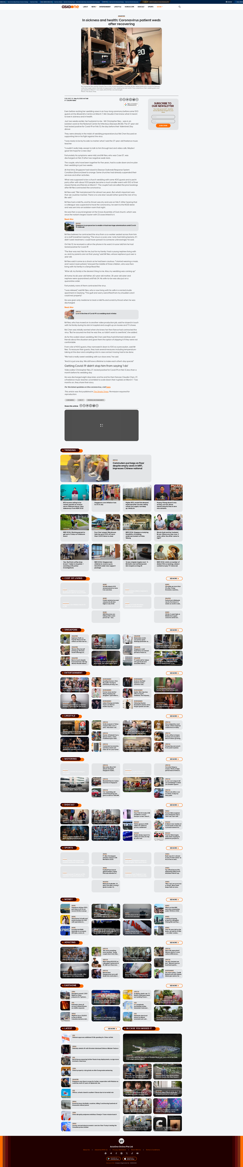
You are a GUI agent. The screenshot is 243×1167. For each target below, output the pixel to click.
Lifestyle (117, 7)
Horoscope (129, 7)
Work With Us (136, 1150)
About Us (86, 1150)
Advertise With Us (101, 1150)
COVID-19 (80, 400)
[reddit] (133, 99)
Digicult (141, 7)
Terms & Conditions (153, 1150)
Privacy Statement (119, 1150)
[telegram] (127, 99)
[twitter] (124, 99)
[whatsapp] (130, 99)
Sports (150, 7)
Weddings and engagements (95, 400)
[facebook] (120, 99)
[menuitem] (85, 6)
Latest (85, 7)
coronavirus (70, 400)
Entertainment (105, 7)
